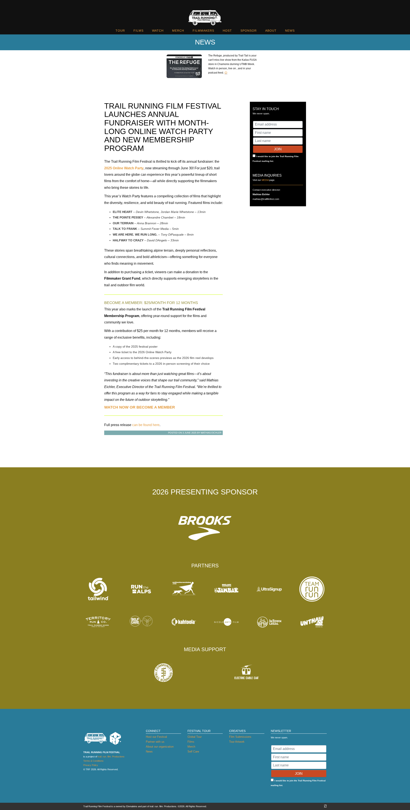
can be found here (146, 425)
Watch (158, 30)
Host (227, 30)
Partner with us (155, 741)
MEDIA (265, 180)
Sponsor (248, 30)
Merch (178, 30)
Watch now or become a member (139, 407)
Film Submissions (240, 736)
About (271, 30)
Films (138, 30)
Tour (120, 30)
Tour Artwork (237, 741)
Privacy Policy (90, 765)
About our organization (160, 746)
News (290, 30)
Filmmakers (203, 30)
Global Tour (194, 736)
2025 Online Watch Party (124, 168)
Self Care (193, 751)
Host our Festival (156, 736)
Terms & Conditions (93, 761)
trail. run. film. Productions (111, 756)
